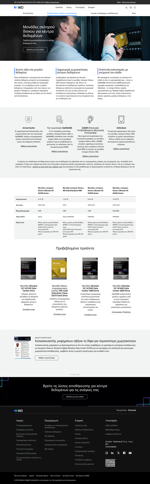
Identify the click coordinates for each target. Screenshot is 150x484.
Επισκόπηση (28, 13)
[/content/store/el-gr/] (18, 7)
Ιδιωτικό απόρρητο (20, 476)
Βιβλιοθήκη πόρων (112, 430)
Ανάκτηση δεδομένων (53, 432)
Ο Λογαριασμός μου (24, 425)
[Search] (135, 7)
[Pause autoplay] (78, 374)
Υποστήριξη (80, 7)
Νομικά (31, 476)
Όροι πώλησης (55, 476)
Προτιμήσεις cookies (82, 476)
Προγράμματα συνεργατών (55, 440)
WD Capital (49, 449)
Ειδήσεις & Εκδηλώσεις (84, 430)
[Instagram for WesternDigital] (106, 453)
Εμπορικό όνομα (68, 476)
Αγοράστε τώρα (29, 309)
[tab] (73, 374)
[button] (126, 8)
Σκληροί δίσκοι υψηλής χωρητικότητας (62, 13)
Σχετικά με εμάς (81, 425)
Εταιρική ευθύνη (81, 438)
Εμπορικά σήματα (42, 476)
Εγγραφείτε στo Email (24, 430)
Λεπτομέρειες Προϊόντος (121, 312)
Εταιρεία (91, 7)
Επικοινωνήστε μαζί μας (84, 464)
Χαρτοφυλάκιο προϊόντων (26, 440)
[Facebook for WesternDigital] (124, 453)
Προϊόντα (59, 7)
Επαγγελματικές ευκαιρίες (85, 451)
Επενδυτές (79, 455)
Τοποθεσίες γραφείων (83, 460)
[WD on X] (118, 453)
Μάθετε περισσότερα (52, 2)
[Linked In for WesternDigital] (112, 453)
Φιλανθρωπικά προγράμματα (56, 445)
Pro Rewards (49, 436)
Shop (119, 2)
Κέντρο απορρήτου (82, 443)
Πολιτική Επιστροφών (24, 449)
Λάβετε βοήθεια (111, 425)
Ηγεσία (77, 434)
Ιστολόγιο (78, 447)
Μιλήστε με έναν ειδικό (35, 50)
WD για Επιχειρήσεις (129, 2)
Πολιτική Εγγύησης (23, 445)
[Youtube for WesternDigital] (130, 453)
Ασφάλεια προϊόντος (113, 434)
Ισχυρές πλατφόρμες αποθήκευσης (104, 13)
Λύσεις (69, 7)
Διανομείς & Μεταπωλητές (26, 453)
